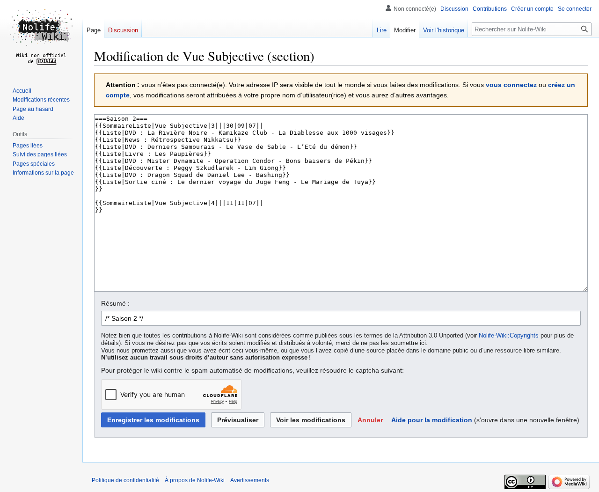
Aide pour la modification (431, 420)
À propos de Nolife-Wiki (195, 480)
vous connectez (511, 84)
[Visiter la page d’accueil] (41, 37)
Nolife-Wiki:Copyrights (509, 335)
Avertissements (249, 480)
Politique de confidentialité (125, 480)
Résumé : (115, 303)
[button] (370, 419)
